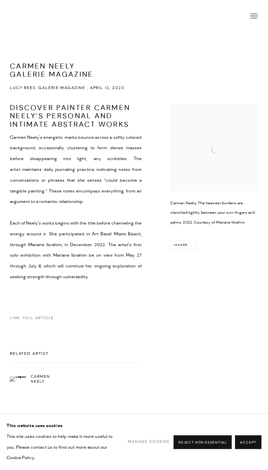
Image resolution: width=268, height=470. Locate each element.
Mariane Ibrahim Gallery (75, 16)
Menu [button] (253, 16)
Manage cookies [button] (149, 441)
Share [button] (181, 245)
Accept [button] (248, 442)
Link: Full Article (32, 318)
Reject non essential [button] (202, 442)
